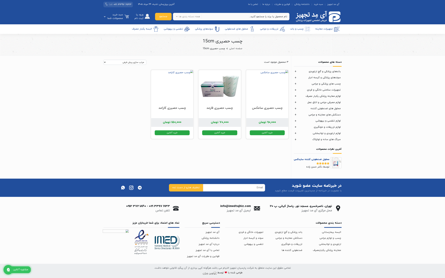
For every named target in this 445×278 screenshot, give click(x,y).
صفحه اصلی (235, 48)
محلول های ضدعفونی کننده (326, 108)
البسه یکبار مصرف (142, 29)
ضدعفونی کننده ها (292, 250)
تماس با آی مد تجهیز (207, 250)
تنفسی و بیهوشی (173, 29)
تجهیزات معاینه (324, 29)
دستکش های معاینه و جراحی (325, 115)
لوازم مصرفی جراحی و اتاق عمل (324, 102)
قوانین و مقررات (282, 4)
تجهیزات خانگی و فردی (251, 232)
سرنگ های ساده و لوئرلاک (326, 139)
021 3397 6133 (159, 206)
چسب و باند (297, 29)
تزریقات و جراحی (269, 29)
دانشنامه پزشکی (301, 4)
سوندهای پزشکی (204, 29)
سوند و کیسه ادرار (253, 238)
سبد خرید (318, 4)
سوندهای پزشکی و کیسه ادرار (324, 77)
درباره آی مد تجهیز (209, 244)
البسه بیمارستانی (331, 232)
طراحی (238, 273)
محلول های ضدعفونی (236, 29)
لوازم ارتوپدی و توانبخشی (327, 133)
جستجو (163, 16)
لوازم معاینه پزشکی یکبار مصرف (323, 96)
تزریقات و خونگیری (291, 244)
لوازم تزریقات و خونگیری (327, 127)
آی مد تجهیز (333, 4)
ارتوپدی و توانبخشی (330, 244)
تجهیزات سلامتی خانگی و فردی (324, 90)
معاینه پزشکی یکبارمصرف (327, 250)
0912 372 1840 (136, 206)
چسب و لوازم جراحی (330, 238)
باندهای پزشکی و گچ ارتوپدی (325, 71)
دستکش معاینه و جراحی (289, 238)
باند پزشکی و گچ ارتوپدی (288, 232)
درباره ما (266, 4)
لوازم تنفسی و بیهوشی (328, 121)
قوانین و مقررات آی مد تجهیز (203, 256)
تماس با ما (253, 4)
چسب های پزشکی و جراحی (326, 84)
